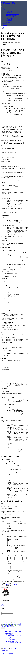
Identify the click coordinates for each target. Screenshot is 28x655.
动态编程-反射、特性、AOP (12, 20)
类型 (8, 584)
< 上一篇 (2, 604)
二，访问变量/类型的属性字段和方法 (14, 635)
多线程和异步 (9, 19)
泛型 (6, 584)
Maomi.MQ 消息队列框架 (11, 15)
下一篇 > (2, 605)
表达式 (10, 584)
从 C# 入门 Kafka (9, 18)
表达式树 (8, 22)
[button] (2, 603)
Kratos (5, 648)
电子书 (4, 9)
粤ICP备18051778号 (5, 650)
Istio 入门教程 (9, 11)
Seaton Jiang (13, 648)
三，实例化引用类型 (10, 640)
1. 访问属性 (11, 637)
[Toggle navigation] (1, 6)
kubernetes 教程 (9, 12)
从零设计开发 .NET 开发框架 (12, 14)
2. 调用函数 (11, 638)
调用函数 (15, 584)
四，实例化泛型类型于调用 (12, 641)
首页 (4, 8)
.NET (4, 28)
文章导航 (5, 23)
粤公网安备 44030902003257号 (7, 653)
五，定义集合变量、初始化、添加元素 (14, 642)
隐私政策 (5, 25)
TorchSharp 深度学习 (10, 16)
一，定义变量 (9, 634)
